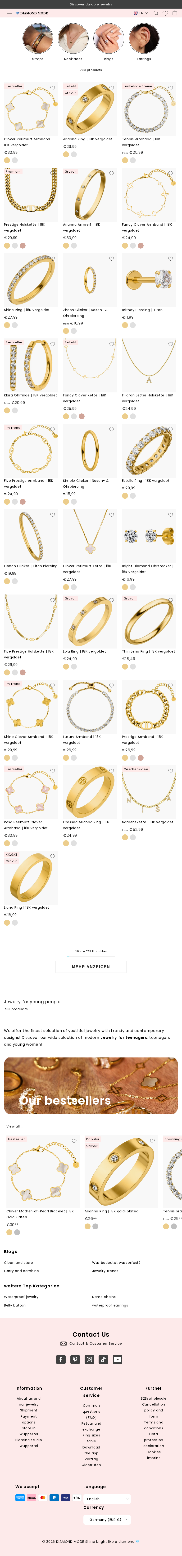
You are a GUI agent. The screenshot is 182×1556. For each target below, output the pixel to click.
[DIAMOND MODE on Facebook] (61, 1359)
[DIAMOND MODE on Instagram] (89, 1359)
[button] (140, 13)
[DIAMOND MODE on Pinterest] (75, 1359)
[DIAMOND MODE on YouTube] (117, 1359)
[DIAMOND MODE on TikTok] (103, 1359)
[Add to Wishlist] (52, 88)
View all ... (14, 1126)
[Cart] (174, 13)
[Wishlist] (165, 13)
